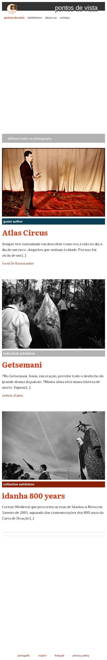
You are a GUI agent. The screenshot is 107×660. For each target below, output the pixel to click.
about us (51, 17)
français (59, 655)
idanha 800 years (33, 495)
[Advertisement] (53, 77)
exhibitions (34, 17)
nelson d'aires (12, 395)
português (24, 655)
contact (65, 17)
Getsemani (22, 364)
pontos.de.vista (14, 17)
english (42, 655)
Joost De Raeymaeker (18, 263)
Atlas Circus (25, 232)
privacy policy (81, 655)
